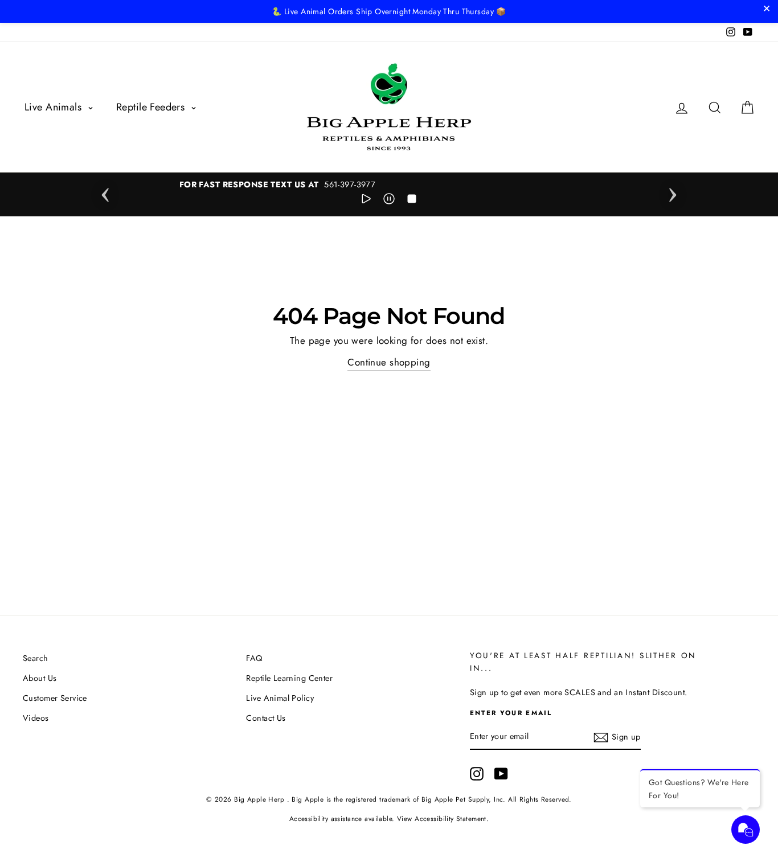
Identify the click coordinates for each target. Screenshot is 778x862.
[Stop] (412, 201)
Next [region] (672, 191)
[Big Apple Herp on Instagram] (477, 774)
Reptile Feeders (152, 107)
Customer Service (55, 698)
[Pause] (389, 201)
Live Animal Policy (280, 698)
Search (35, 658)
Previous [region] (105, 191)
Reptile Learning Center (289, 678)
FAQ (254, 658)
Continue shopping (388, 362)
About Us (39, 678)
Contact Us (265, 718)
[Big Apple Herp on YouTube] (501, 774)
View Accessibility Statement (441, 818)
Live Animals (54, 107)
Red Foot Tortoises (100, 830)
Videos (36, 718)
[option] (390, 184)
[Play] (366, 201)
